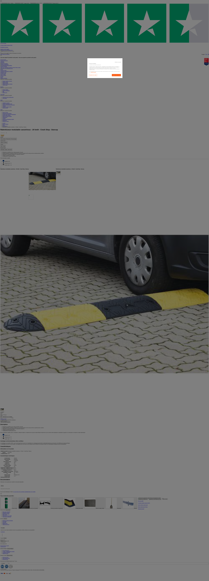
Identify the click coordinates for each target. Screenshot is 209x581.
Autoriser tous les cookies (116, 75)
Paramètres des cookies (93, 75)
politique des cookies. (93, 72)
